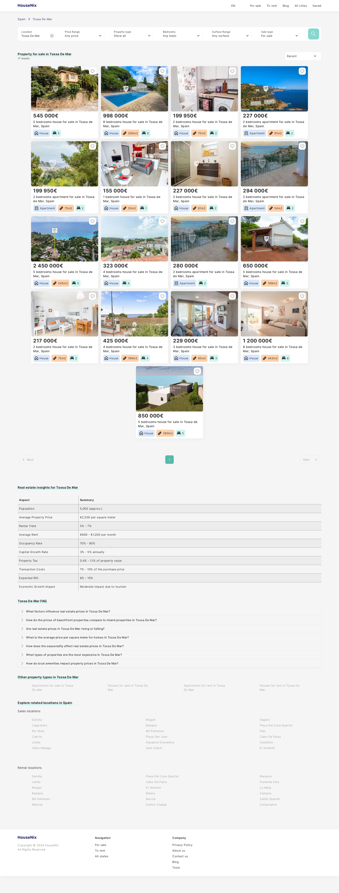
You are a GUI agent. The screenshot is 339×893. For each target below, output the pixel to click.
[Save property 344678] (302, 146)
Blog (286, 5)
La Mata (265, 787)
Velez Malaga (41, 748)
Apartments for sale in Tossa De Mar (52, 688)
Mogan (151, 719)
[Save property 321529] (162, 296)
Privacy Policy (182, 845)
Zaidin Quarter (270, 799)
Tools (176, 867)
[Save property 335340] (92, 296)
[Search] (313, 33)
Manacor (266, 776)
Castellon (266, 742)
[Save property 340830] (92, 221)
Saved (317, 5)
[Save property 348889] (302, 71)
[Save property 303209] (302, 296)
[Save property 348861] (92, 146)
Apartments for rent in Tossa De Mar (204, 688)
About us (178, 850)
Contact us (180, 856)
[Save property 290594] (197, 371)
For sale (255, 5)
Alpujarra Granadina (160, 742)
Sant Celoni (154, 748)
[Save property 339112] (162, 221)
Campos (265, 793)
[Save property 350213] (162, 71)
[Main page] (34, 5)
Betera (150, 793)
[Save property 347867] (232, 146)
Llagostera (39, 725)
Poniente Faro (269, 782)
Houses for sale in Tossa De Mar (128, 688)
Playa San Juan (157, 736)
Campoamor (268, 804)
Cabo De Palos (270, 736)
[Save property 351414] (92, 71)
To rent (272, 5)
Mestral (37, 804)
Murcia (150, 799)
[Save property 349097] (232, 71)
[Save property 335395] (302, 221)
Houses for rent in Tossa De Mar (280, 688)
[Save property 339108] (232, 221)
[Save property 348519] (162, 146)
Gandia (37, 719)
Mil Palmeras (155, 731)
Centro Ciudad (156, 804)
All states (101, 856)
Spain (22, 19)
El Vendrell (267, 748)
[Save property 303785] (232, 296)
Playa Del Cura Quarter (276, 725)
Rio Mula (38, 731)
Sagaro (265, 719)
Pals (263, 731)
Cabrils (37, 736)
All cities (301, 5)
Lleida (36, 742)
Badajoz (151, 725)
